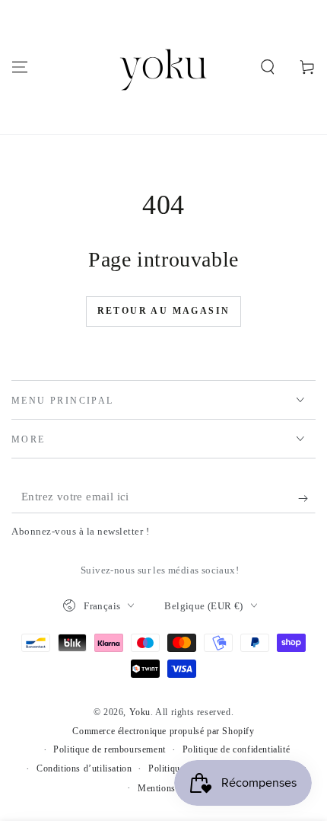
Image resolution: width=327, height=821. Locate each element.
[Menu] (20, 67)
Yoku (140, 712)
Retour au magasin (163, 310)
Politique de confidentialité (236, 749)
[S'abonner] (307, 498)
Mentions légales (172, 788)
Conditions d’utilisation (84, 768)
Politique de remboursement (109, 749)
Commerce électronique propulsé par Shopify (163, 731)
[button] (267, 67)
